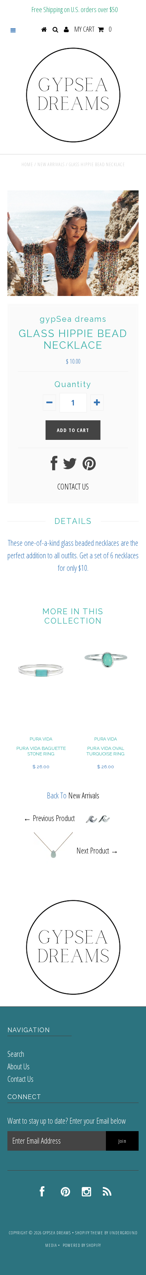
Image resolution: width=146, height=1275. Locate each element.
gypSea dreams (57, 1233)
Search (15, 1054)
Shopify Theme (89, 1233)
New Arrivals (51, 164)
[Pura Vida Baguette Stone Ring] (41, 696)
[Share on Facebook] (54, 466)
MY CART (92, 29)
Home (27, 164)
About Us (18, 1066)
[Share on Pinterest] (89, 466)
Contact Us (20, 1079)
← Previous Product (49, 818)
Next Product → (97, 850)
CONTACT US (73, 486)
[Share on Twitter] (70, 466)
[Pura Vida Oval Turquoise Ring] (105, 676)
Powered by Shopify (82, 1245)
